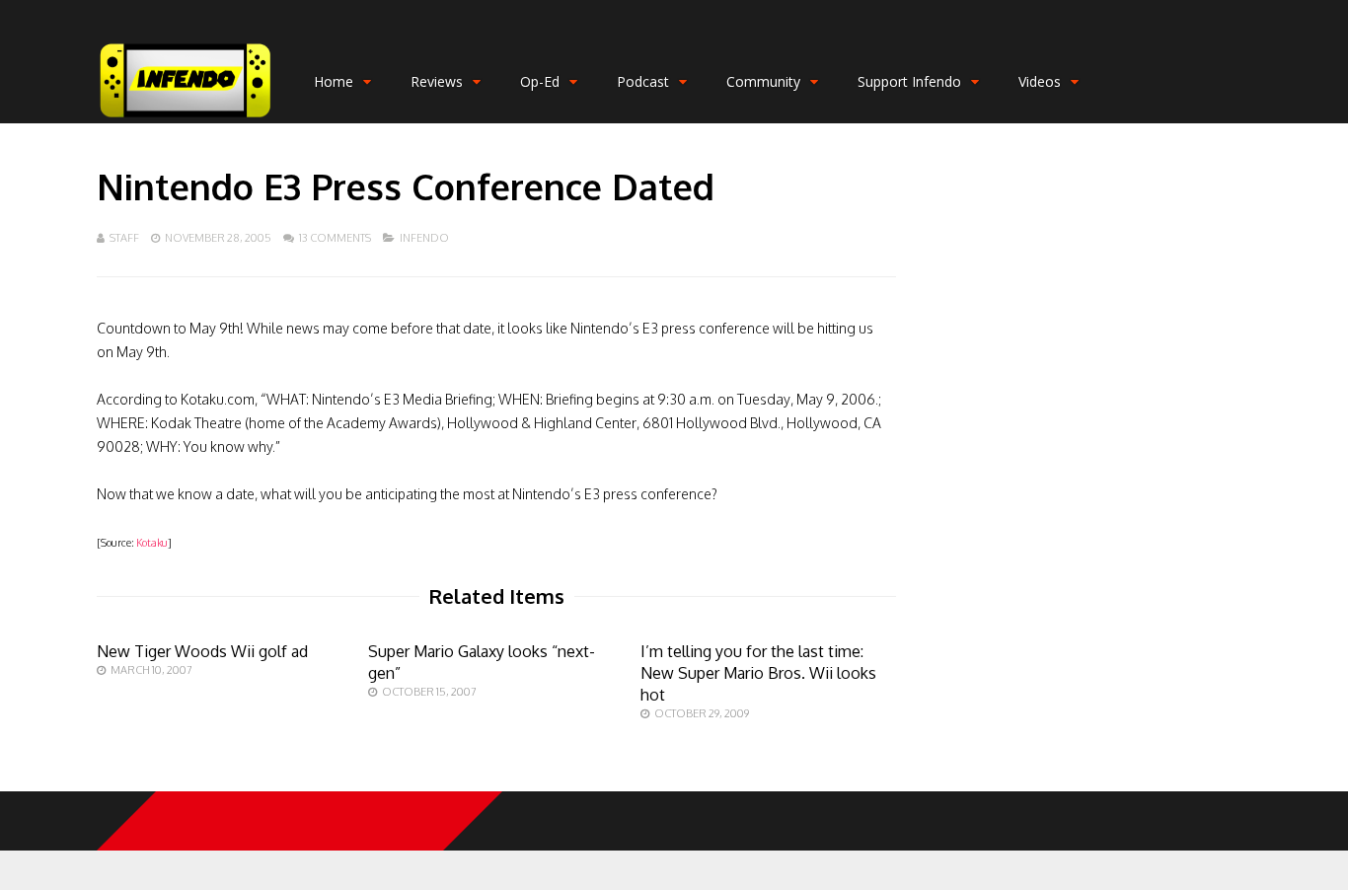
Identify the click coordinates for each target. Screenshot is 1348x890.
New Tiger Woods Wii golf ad (202, 651)
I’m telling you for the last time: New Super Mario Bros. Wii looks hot (758, 673)
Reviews (437, 81)
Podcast (643, 81)
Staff (124, 238)
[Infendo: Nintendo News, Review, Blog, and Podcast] (185, 118)
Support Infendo (909, 81)
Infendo (424, 238)
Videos (1039, 81)
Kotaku (152, 542)
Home (333, 81)
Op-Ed (540, 81)
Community (763, 81)
